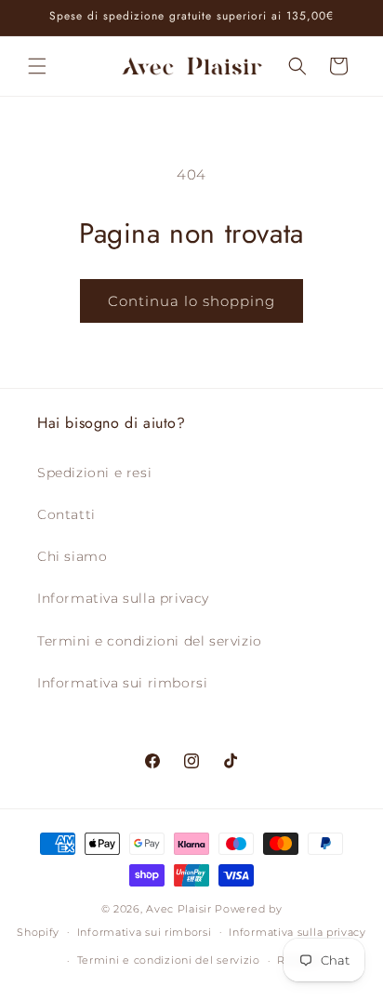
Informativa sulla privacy (123, 598)
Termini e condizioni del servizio (149, 641)
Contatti (66, 514)
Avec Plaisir (178, 908)
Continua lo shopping (191, 301)
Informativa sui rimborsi (122, 682)
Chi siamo (72, 556)
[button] (37, 66)
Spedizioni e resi (94, 472)
